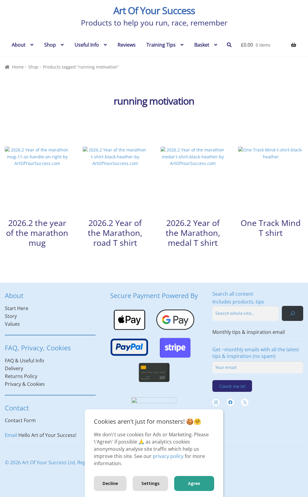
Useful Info (87, 44)
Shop (50, 44)
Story (11, 316)
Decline (110, 483)
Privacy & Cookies (25, 384)
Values (12, 324)
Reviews (127, 44)
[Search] (292, 313)
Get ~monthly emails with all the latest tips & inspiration (255, 352)
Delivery (14, 368)
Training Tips (161, 44)
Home (18, 67)
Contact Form (20, 420)
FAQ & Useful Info (24, 360)
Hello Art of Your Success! (47, 435)
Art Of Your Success (154, 10)
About (19, 44)
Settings (150, 483)
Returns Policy (21, 376)
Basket (201, 44)
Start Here (16, 308)
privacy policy (168, 456)
